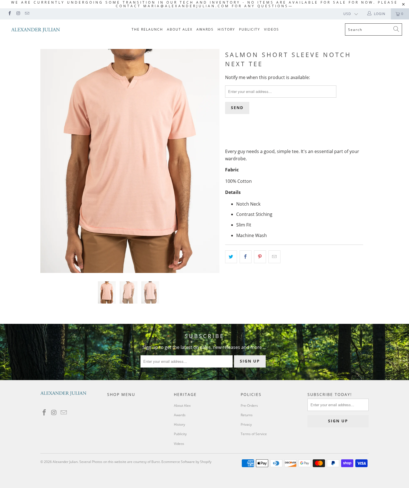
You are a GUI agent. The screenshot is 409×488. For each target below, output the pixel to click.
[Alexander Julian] (35, 30)
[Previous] (50, 161)
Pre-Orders (249, 405)
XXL (287, 134)
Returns (247, 415)
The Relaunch (147, 29)
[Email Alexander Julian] (26, 13)
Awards (205, 29)
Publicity (249, 29)
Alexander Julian (65, 461)
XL (272, 134)
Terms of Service (254, 434)
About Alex (180, 29)
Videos (271, 29)
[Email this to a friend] (274, 256)
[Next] (210, 161)
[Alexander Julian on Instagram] (18, 13)
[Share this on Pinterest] (260, 256)
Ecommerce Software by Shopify (186, 461)
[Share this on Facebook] (246, 256)
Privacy (246, 424)
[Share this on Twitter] (231, 256)
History (226, 29)
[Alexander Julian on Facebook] (9, 13)
